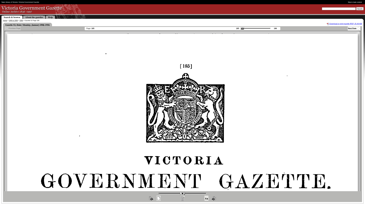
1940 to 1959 (13, 20)
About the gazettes (34, 17)
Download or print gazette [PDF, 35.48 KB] (345, 24)
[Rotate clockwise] (151, 198)
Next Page (352, 28)
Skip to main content (355, 2)
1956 (21, 20)
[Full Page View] (158, 198)
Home (5, 20)
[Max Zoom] (206, 198)
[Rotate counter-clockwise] (214, 198)
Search (359, 8)
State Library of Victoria (9, 2)
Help (50, 17)
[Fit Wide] (182, 198)
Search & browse (12, 17)
